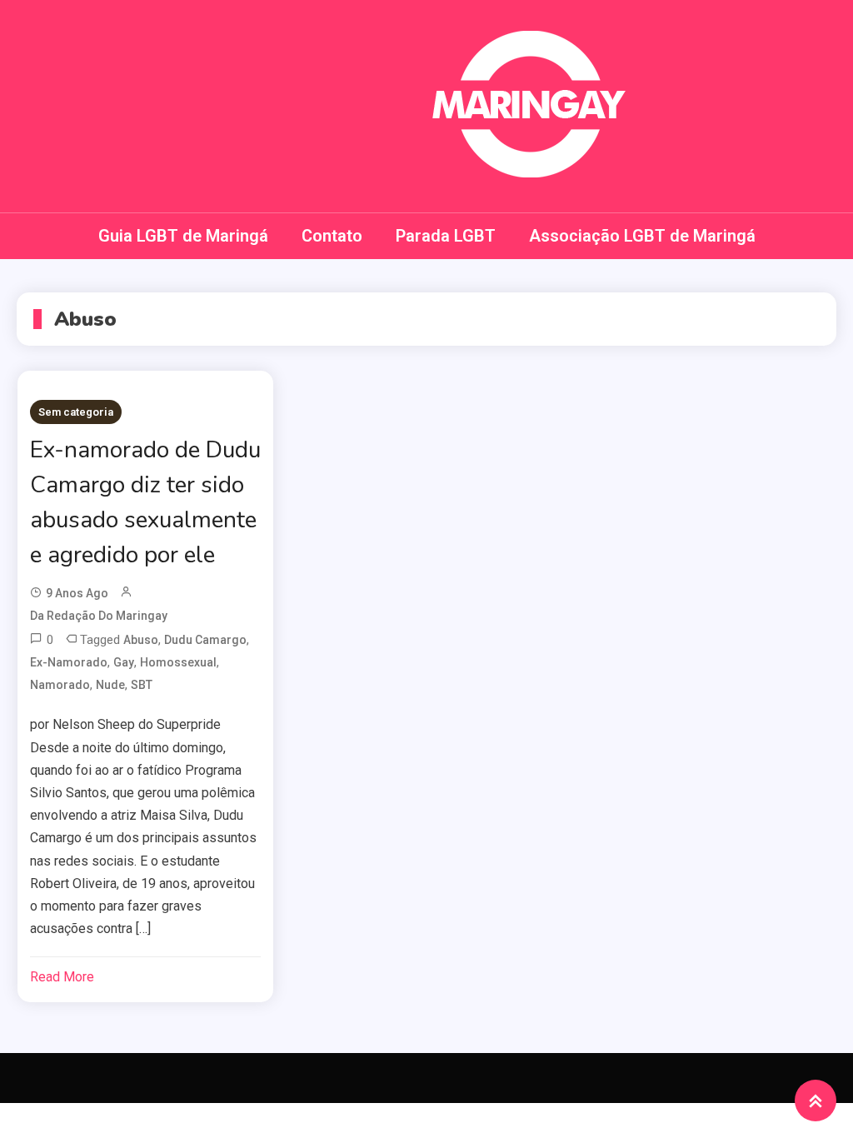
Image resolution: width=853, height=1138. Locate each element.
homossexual (178, 662)
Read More (62, 977)
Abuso (140, 639)
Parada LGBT (446, 236)
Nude (110, 684)
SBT (141, 684)
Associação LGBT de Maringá (642, 236)
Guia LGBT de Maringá (183, 236)
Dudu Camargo (205, 639)
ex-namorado (68, 662)
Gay (123, 662)
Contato (332, 236)
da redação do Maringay (98, 615)
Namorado (60, 684)
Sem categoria (75, 412)
